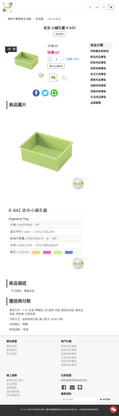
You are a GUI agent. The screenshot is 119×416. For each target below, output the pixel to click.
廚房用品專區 (98, 80)
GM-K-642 (54, 19)
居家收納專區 (98, 68)
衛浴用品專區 (98, 57)
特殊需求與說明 (99, 51)
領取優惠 (106, 399)
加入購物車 (58, 66)
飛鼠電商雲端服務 (88, 409)
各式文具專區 (98, 74)
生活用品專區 (98, 97)
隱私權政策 (13, 391)
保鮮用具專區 (98, 85)
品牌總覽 (95, 103)
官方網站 (12, 353)
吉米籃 (39, 19)
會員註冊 (12, 380)
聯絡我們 (12, 350)
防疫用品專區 (98, 62)
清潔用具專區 (98, 91)
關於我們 (12, 346)
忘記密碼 (12, 384)
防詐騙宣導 (13, 395)
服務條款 (12, 387)
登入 (21, 380)
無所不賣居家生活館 (19, 19)
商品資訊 (59, 34)
